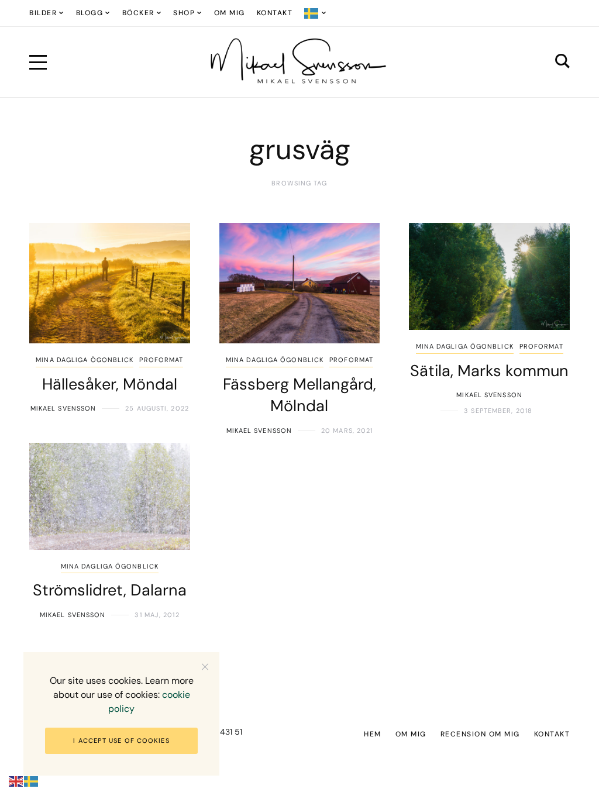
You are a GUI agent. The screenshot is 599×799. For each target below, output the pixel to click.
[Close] (205, 666)
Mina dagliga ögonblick (84, 360)
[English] (16, 781)
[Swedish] (315, 13)
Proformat (161, 360)
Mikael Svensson (63, 408)
